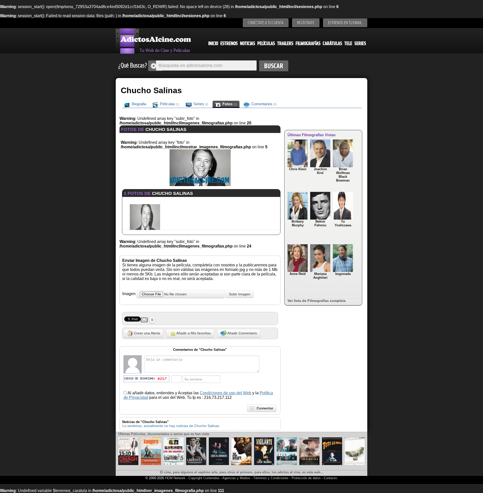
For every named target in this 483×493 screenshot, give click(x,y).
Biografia (138, 104)
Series (360, 43)
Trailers (285, 43)
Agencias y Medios (236, 478)
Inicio (213, 43)
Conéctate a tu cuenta (266, 22)
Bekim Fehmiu (320, 223)
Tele (348, 43)
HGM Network (175, 478)
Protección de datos (306, 478)
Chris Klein (297, 169)
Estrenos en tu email (345, 22)
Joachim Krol (320, 171)
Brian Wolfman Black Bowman (343, 174)
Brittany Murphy (298, 223)
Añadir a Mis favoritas (193, 333)
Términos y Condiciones (271, 478)
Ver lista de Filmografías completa (317, 301)
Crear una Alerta (146, 333)
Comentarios (263, 104)
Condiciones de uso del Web (225, 393)
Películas (266, 43)
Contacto (330, 478)
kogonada (343, 274)
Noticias (247, 43)
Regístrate (305, 22)
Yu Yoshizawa (343, 223)
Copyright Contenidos (204, 478)
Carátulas (332, 43)
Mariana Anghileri (320, 275)
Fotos (229, 104)
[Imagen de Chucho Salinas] (200, 185)
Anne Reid (298, 274)
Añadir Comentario (241, 333)
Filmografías (308, 43)
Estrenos (229, 43)
